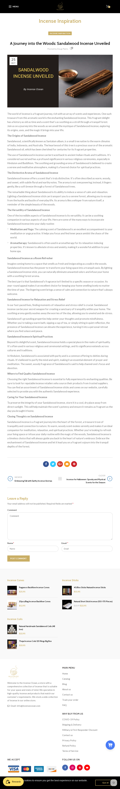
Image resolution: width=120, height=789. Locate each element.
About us (66, 689)
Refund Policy (69, 745)
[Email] (67, 464)
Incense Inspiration (60, 33)
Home (65, 673)
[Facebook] (46, 464)
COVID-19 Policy (70, 719)
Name (10, 543)
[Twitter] (53, 464)
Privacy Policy (69, 740)
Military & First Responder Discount (79, 730)
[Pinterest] (74, 464)
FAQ (64, 705)
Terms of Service (70, 751)
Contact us (67, 694)
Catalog (66, 678)
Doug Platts (62, 49)
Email (64, 543)
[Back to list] (60, 479)
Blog (64, 684)
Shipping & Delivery (71, 724)
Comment (12, 510)
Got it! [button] (105, 783)
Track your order (70, 699)
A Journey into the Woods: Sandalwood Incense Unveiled (60, 43)
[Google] (60, 464)
